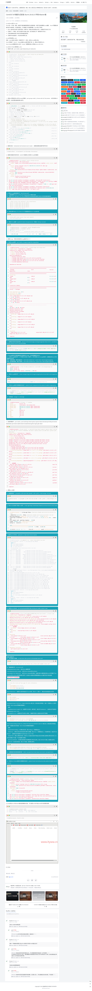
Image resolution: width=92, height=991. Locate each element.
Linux (35, 2)
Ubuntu (77, 95)
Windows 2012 (73, 98)
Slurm (13, 873)
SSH (78, 93)
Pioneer (11, 920)
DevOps (46, 2)
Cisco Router (64, 82)
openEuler (83, 89)
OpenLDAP (64, 91)
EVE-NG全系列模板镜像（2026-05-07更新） (79, 57)
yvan (12, 930)
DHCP (77, 82)
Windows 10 (65, 98)
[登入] (82, 2)
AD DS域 (64, 80)
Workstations (64, 100)
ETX (79, 84)
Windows (31, 2)
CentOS (21, 11)
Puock (48, 988)
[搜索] (86, 2)
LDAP (84, 86)
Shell (63, 93)
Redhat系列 (15, 11)
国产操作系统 (64, 102)
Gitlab (75, 86)
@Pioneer (14, 934)
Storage (62, 2)
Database (56, 2)
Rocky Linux (77, 91)
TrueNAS (63, 95)
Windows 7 (82, 98)
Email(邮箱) (74, 84)
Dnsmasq (63, 84)
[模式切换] (84, 2)
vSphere (83, 95)
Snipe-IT (73, 93)
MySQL (70, 89)
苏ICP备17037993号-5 (52, 986)
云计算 (67, 2)
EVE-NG (83, 84)
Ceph (83, 80)
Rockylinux (83, 91)
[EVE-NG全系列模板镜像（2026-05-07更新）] (65, 59)
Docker (68, 84)
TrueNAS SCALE (71, 95)
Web (52, 2)
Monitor (72, 2)
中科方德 (83, 100)
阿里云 (83, 102)
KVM (79, 86)
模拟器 (77, 2)
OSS (68, 91)
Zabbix (77, 100)
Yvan (24, 885)
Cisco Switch (70, 82)
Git (70, 86)
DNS (83, 82)
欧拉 (77, 102)
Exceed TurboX (64, 86)
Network (41, 2)
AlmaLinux (70, 80)
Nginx (76, 89)
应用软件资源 (71, 102)
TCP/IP (83, 93)
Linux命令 (64, 89)
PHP (72, 91)
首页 (27, 2)
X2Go (71, 100)
